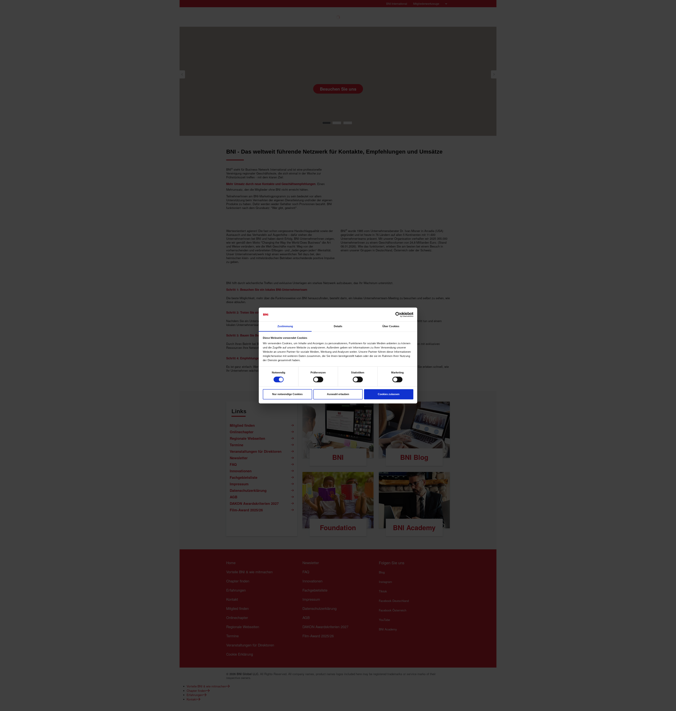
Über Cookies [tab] (390, 326)
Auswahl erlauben (338, 394)
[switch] (318, 379)
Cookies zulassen (388, 394)
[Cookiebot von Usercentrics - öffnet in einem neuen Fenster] (398, 314)
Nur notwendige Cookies (287, 394)
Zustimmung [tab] (285, 326)
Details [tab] (338, 326)
